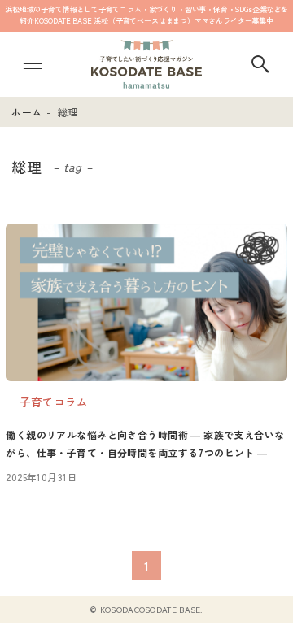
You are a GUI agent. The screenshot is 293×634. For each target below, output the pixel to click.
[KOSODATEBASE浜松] (146, 64)
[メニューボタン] (32, 64)
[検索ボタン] (260, 64)
